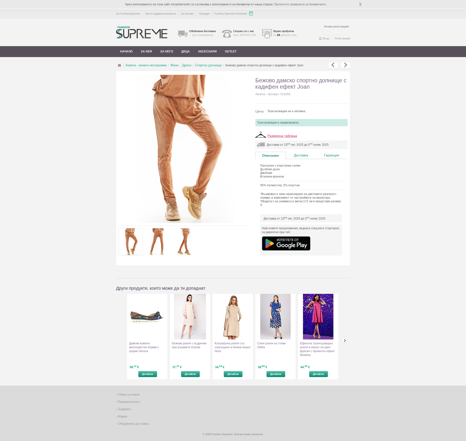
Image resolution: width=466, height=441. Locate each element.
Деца (185, 51)
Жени (174, 65)
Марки (122, 416)
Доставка (301, 155)
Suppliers (124, 409)
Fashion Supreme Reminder (230, 13)
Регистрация (342, 38)
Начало (126, 51)
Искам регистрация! (336, 26)
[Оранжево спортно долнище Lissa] (333, 65)
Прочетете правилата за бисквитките (300, 4)
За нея (146, 51)
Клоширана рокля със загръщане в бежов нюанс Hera (233, 347)
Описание (270, 155)
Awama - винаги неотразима (145, 65)
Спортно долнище (208, 65)
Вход (326, 38)
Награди (204, 13)
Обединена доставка (133, 423)
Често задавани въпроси (160, 13)
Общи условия (128, 394)
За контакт (187, 13)
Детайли (147, 374)
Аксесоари (207, 51)
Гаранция (331, 155)
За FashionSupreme (128, 13)
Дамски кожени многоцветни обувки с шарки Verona (144, 347)
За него (166, 51)
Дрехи (186, 65)
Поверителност (128, 402)
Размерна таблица (282, 136)
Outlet (230, 51)
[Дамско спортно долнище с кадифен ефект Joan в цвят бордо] (345, 65)
